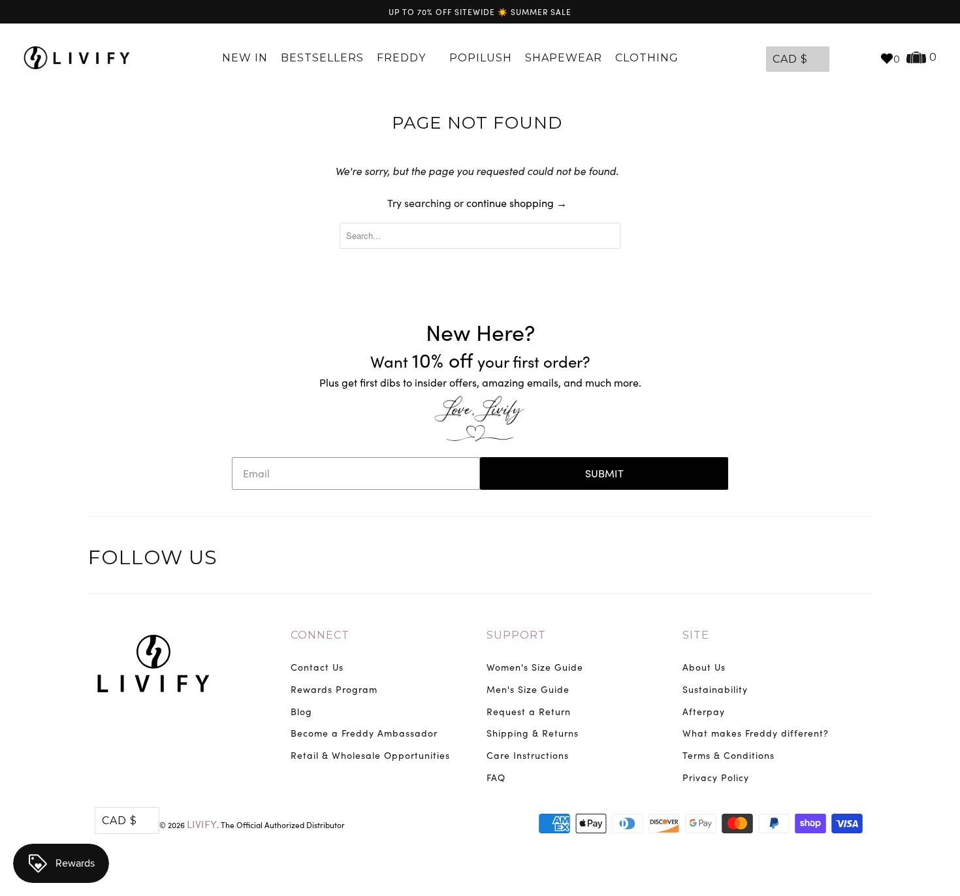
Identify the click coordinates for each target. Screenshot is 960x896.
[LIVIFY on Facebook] (805, 559)
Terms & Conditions (728, 755)
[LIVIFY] (76, 58)
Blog (301, 711)
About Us (704, 667)
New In (245, 58)
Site (695, 635)
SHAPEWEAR (563, 58)
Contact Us (317, 667)
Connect (320, 635)
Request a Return (529, 711)
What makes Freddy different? (755, 733)
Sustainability (715, 689)
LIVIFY (202, 824)
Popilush (480, 58)
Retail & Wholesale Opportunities (370, 755)
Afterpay (703, 711)
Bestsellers (322, 58)
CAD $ (790, 59)
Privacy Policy (715, 777)
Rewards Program (334, 689)
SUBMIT (604, 473)
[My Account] (842, 58)
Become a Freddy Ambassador (364, 733)
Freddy (403, 58)
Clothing (648, 58)
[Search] (863, 58)
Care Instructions (528, 755)
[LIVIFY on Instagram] (860, 559)
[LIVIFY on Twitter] (778, 559)
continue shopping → (516, 203)
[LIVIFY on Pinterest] (832, 559)
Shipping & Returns (533, 733)
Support (516, 635)
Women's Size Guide (535, 667)
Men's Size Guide (528, 689)
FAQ (496, 777)
